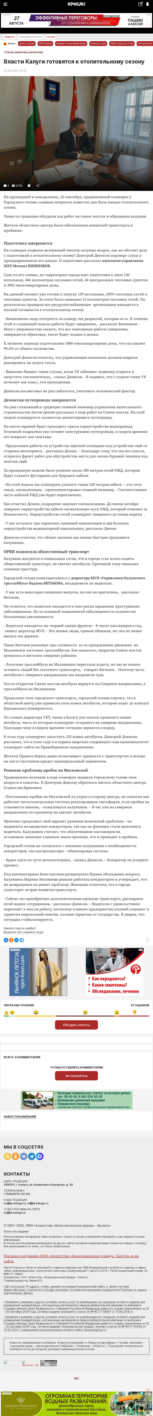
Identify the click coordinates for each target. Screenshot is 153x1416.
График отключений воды (71, 43)
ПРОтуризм (45, 43)
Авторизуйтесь (76, 1076)
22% (134, 1012)
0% (6, 1012)
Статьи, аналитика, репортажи (23, 52)
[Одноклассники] (11, 940)
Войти (147, 4)
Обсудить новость (76, 1025)
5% (12, 1012)
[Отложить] (29, 185)
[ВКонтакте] (6, 940)
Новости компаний (20, 1116)
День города (26, 43)
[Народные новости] (140, 3)
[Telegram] (21, 940)
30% (35, 1012)
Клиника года (98, 43)
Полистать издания (16, 1231)
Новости (9, 36)
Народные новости (30, 36)
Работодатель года (121, 43)
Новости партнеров (101, 1342)
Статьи (50, 36)
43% (85, 1012)
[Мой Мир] (16, 940)
